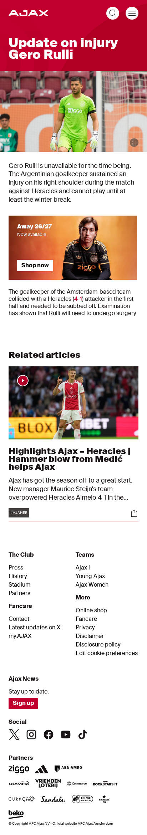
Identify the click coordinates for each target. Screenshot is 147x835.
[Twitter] (14, 734)
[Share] (134, 513)
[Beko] (16, 815)
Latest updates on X (35, 627)
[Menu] (132, 13)
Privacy (85, 627)
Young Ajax (90, 576)
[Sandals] (53, 800)
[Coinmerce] (77, 784)
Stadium (19, 584)
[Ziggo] (19, 769)
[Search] (112, 13)
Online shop (91, 610)
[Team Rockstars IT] (105, 784)
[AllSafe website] (82, 800)
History (18, 576)
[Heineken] (104, 800)
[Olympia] (19, 784)
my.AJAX (20, 636)
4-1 (78, 299)
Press (16, 567)
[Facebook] (48, 734)
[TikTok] (82, 734)
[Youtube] (65, 734)
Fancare (86, 619)
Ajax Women (92, 584)
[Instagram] (31, 734)
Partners (19, 593)
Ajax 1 (83, 567)
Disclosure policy (98, 644)
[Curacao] (22, 799)
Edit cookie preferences (107, 653)
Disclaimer (90, 636)
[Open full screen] (134, 142)
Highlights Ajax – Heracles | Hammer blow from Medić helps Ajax (69, 458)
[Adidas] (42, 769)
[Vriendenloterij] (48, 784)
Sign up (23, 703)
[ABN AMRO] (68, 769)
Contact (19, 619)
